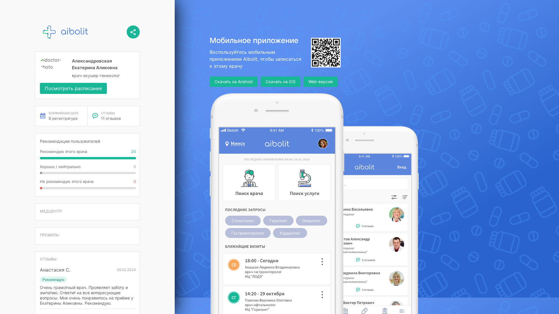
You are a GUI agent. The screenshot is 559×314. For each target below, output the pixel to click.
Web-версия (320, 81)
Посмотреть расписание (73, 88)
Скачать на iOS (281, 81)
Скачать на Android (234, 81)
